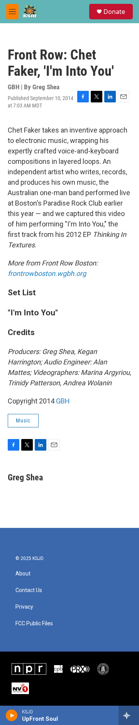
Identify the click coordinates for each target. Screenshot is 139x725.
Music (23, 420)
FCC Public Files (34, 623)
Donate (114, 11)
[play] (12, 715)
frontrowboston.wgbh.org (47, 273)
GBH (63, 401)
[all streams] (129, 715)
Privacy (24, 607)
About (23, 574)
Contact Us (28, 590)
